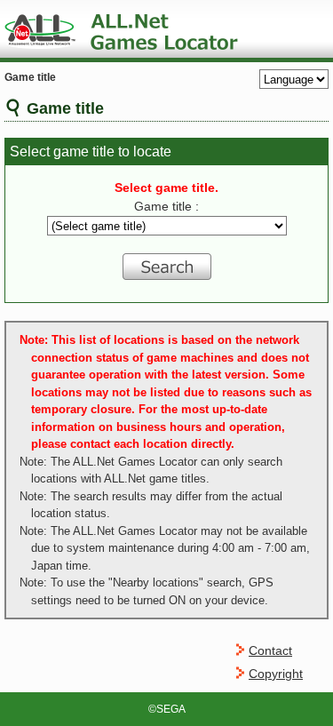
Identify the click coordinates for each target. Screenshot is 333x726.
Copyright (276, 673)
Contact (270, 650)
